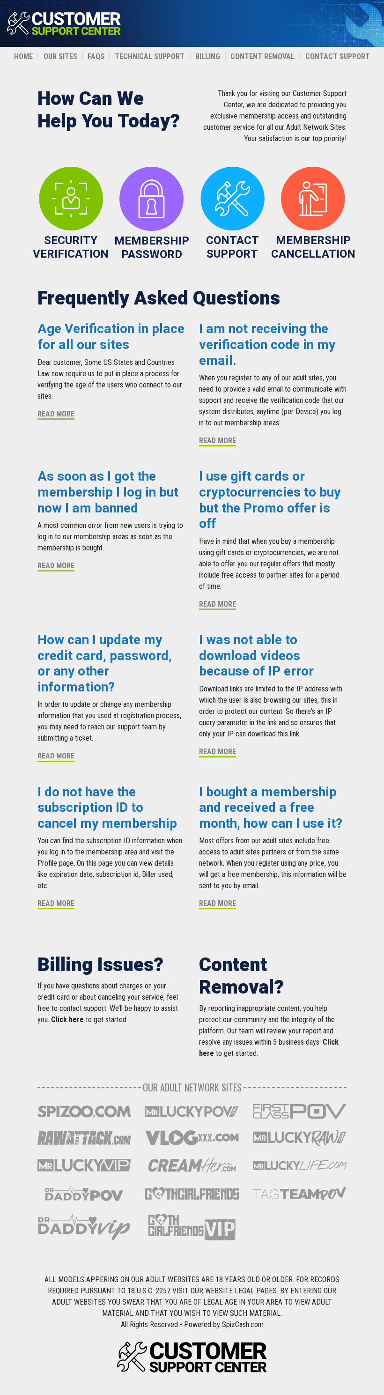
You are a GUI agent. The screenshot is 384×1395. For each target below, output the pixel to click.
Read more (55, 413)
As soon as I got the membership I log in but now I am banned (107, 492)
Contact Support (337, 56)
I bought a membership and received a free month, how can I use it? (270, 808)
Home (23, 56)
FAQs (96, 56)
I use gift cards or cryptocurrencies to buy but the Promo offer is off (269, 500)
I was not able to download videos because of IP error (256, 656)
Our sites (60, 56)
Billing (207, 56)
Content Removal (262, 56)
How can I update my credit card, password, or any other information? (104, 664)
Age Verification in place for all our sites (111, 337)
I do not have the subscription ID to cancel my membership (107, 808)
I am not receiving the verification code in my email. (267, 344)
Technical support (150, 56)
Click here (67, 1019)
